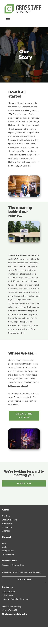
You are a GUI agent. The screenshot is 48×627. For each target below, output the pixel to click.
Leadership (7, 527)
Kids (4, 543)
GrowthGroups (8, 554)
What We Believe (9, 520)
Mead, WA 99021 (9, 610)
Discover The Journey (24, 415)
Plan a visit (24, 483)
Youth (4, 547)
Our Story (6, 516)
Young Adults (8, 550)
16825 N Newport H (10, 606)
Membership (7, 523)
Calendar (6, 531)
